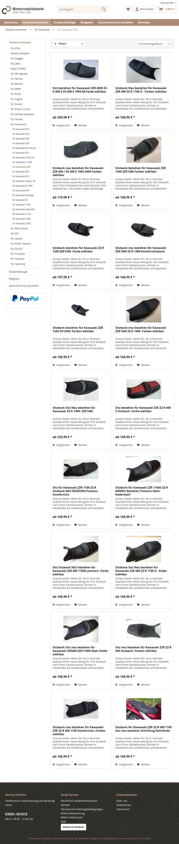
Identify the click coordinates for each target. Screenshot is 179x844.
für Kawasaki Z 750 (21, 214)
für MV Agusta (19, 73)
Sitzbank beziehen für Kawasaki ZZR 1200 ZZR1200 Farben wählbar (140, 169)
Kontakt (144, 22)
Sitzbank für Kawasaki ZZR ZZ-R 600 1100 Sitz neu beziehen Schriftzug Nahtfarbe (143, 729)
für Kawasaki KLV (20, 152)
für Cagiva (17, 99)
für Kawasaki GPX (20, 190)
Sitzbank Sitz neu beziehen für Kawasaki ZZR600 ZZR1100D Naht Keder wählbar (80, 651)
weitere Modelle (20, 53)
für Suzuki (17, 248)
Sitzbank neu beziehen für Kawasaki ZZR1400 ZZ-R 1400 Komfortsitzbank (140, 249)
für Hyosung (18, 263)
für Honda (17, 119)
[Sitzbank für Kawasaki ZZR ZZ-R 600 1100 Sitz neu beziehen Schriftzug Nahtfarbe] (143, 709)
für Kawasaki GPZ (20, 138)
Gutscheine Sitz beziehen (24, 285)
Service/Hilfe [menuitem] (167, 2)
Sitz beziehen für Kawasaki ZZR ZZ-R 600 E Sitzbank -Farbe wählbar (143, 409)
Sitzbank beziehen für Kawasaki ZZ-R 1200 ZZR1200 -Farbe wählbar (78, 249)
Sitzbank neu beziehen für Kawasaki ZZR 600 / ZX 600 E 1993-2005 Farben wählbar (78, 171)
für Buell (16, 94)
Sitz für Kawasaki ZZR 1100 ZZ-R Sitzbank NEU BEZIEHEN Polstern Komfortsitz (75, 491)
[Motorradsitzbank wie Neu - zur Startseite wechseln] (23, 11)
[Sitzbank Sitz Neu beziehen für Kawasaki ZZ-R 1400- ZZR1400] (81, 389)
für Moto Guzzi (19, 228)
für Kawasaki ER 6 (21, 133)
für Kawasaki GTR (20, 143)
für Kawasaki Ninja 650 (23, 209)
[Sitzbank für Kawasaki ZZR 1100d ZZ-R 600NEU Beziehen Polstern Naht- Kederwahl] (143, 469)
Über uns (121, 800)
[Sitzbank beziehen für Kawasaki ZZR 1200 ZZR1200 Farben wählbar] (143, 149)
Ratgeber (14, 278)
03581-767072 (16, 814)
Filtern (62, 43)
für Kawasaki (18, 124)
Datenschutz (123, 805)
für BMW (16, 88)
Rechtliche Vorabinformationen (79, 800)
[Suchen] (104, 9)
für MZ (15, 233)
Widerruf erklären (73, 827)
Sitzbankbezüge (18, 271)
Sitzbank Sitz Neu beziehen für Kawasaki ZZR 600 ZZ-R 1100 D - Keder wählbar (141, 571)
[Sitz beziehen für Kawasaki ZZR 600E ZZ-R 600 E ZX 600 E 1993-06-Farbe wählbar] (81, 69)
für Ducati (16, 104)
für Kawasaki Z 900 (21, 223)
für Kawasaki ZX (20, 199)
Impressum (123, 809)
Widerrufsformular (72, 817)
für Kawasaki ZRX (20, 171)
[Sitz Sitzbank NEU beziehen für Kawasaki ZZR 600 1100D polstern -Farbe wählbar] (81, 549)
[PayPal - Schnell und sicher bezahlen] (25, 298)
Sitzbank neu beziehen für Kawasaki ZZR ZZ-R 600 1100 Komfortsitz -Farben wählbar (79, 730)
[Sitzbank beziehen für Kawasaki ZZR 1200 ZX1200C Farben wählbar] (81, 309)
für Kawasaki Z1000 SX (23, 157)
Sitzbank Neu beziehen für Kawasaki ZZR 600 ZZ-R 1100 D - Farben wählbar (141, 89)
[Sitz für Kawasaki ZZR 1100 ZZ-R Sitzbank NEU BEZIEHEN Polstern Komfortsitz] (81, 469)
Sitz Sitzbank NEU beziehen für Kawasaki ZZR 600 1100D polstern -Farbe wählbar (80, 571)
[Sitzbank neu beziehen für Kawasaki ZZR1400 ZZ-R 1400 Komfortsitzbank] (143, 229)
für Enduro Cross (21, 109)
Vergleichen (63, 125)
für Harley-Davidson (22, 114)
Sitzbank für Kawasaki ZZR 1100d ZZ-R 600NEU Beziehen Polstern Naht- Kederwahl (141, 491)
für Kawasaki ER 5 (21, 129)
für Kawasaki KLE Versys (24, 148)
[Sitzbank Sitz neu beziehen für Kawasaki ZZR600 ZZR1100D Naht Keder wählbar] (81, 629)
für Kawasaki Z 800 (21, 218)
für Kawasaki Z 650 (21, 204)
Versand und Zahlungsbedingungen (82, 809)
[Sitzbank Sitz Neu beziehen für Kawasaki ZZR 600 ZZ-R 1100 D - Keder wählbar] (143, 549)
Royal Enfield (18, 68)
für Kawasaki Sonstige (23, 195)
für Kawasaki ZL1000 (22, 185)
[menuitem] (83, 9)
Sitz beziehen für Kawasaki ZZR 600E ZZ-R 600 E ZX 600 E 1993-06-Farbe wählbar (80, 89)
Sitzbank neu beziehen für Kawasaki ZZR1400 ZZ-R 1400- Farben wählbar (140, 329)
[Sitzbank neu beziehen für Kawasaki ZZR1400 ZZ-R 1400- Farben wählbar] (143, 309)
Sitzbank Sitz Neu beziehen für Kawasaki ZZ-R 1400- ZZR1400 (74, 409)
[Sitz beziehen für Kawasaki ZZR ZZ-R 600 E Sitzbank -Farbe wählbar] (143, 389)
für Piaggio (17, 58)
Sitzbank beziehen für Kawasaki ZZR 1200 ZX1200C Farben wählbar (78, 329)
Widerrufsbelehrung (73, 813)
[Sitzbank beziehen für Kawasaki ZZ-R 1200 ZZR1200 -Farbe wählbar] (81, 229)
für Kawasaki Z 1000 (22, 162)
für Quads (17, 238)
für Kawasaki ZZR (21, 166)
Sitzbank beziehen (20, 42)
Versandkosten (82, 838)
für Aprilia (17, 78)
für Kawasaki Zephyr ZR (23, 181)
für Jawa (15, 63)
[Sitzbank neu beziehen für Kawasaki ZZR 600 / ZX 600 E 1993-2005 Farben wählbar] (81, 149)
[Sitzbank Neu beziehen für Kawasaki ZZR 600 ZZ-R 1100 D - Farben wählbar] (143, 69)
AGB (63, 821)
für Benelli (17, 83)
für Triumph (18, 253)
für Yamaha (17, 258)
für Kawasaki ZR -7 (21, 176)
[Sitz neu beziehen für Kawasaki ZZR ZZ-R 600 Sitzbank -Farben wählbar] (143, 629)
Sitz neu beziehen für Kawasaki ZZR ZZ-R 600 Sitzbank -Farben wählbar (143, 649)
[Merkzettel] (128, 9)
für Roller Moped (21, 243)
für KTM (15, 48)
